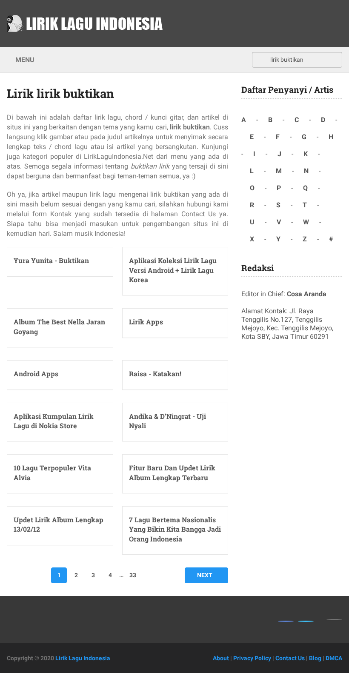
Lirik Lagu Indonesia (82, 658)
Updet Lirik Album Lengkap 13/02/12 (58, 524)
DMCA (334, 658)
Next (204, 575)
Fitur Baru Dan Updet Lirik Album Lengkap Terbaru (172, 472)
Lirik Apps (146, 321)
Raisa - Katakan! (155, 373)
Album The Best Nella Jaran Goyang (59, 326)
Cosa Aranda (306, 294)
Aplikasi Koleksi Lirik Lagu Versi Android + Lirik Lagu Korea (173, 270)
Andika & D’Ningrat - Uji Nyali (167, 421)
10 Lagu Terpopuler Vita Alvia (52, 472)
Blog (315, 658)
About (221, 658)
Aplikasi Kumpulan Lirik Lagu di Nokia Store (54, 421)
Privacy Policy (252, 658)
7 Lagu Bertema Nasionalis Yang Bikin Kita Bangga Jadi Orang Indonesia (175, 529)
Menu (24, 60)
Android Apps (36, 373)
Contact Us (290, 658)
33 (132, 575)
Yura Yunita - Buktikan (51, 260)
